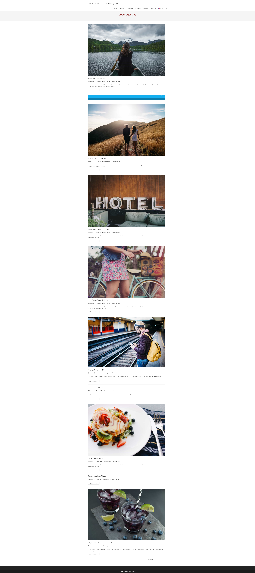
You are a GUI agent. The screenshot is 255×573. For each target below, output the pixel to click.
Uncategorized (128, 17)
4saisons (91, 81)
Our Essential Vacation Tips (96, 78)
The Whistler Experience (95, 388)
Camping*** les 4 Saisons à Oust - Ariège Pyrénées (103, 4)
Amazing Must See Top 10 (96, 370)
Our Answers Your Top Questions (98, 158)
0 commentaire (116, 81)
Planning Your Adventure (96, 458)
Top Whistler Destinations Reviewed (99, 229)
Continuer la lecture (94, 89)
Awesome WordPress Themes (97, 476)
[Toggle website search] (166, 8)
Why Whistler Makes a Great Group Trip (101, 543)
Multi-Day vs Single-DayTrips (98, 300)
